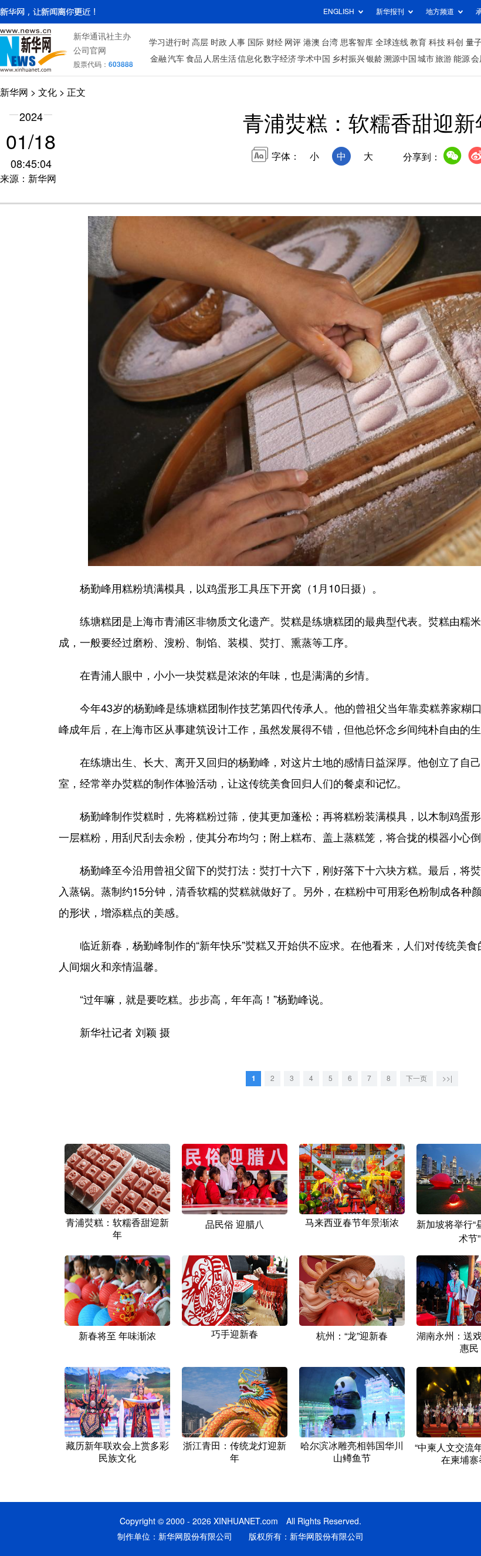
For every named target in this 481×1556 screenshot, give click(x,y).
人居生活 (220, 59)
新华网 (14, 92)
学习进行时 (169, 42)
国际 (256, 42)
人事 (237, 42)
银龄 (374, 59)
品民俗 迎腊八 (234, 1224)
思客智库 (356, 42)
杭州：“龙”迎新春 (352, 1336)
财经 (274, 42)
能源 (461, 59)
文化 (47, 92)
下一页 (416, 1078)
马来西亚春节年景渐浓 (352, 1222)
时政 (219, 42)
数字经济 (279, 59)
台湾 (329, 42)
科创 (455, 42)
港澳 (311, 42)
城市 (426, 59)
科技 (437, 42)
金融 (158, 59)
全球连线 (391, 42)
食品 (194, 59)
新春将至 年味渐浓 (117, 1336)
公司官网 (89, 50)
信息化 (250, 59)
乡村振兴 (348, 59)
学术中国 (313, 59)
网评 (292, 42)
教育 (418, 42)
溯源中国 (400, 59)
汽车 (176, 59)
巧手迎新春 (234, 1334)
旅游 (443, 59)
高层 (200, 42)
